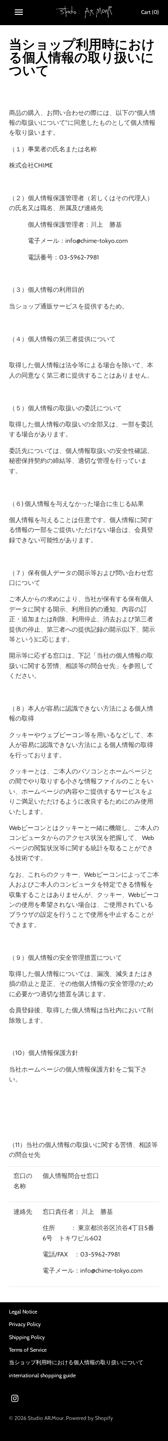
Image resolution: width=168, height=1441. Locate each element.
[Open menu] (19, 12)
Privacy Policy (25, 1324)
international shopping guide (42, 1375)
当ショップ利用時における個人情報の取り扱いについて (76, 1362)
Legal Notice (23, 1312)
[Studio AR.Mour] (84, 12)
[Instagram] (14, 1399)
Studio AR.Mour (46, 1418)
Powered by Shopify (89, 1418)
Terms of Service (28, 1350)
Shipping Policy (27, 1337)
